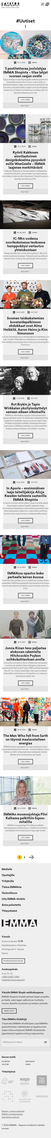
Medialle (7, 869)
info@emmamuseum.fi (13, 980)
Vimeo (28, 1064)
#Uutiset (25, 106)
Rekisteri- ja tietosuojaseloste (13, 1111)
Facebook (6, 1061)
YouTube (5, 1064)
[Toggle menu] (47, 4)
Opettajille (8, 875)
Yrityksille (8, 881)
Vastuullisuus (9, 893)
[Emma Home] (10, 4)
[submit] (45, 1042)
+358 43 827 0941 (10, 977)
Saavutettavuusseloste (10, 1117)
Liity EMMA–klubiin (13, 899)
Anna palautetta (11, 905)
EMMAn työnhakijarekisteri (12, 1114)
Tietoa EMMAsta (12, 887)
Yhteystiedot (9, 911)
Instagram (30, 1061)
